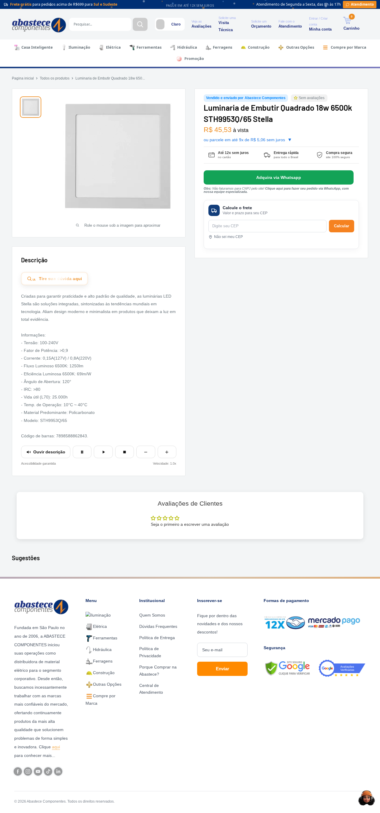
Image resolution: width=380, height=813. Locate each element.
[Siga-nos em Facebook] (18, 771)
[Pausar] (82, 452)
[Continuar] (103, 452)
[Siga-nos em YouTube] (38, 771)
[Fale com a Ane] (366, 797)
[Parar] (124, 452)
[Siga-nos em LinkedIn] (58, 771)
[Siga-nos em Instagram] (28, 771)
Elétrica (113, 47)
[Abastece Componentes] (43, 606)
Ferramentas (149, 47)
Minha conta (320, 29)
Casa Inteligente (37, 47)
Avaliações (201, 26)
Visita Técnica (225, 26)
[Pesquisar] (140, 24)
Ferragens (222, 47)
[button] (296, 98)
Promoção (194, 58)
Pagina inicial (23, 78)
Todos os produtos (54, 78)
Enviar (222, 668)
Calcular (341, 226)
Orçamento (261, 26)
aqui (56, 746)
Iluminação (79, 47)
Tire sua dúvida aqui (57, 279)
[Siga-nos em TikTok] (48, 771)
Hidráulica (187, 47)
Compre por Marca (348, 47)
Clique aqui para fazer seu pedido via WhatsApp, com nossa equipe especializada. (276, 190)
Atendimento (290, 26)
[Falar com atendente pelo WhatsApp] (279, 177)
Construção (259, 47)
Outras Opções (300, 47)
